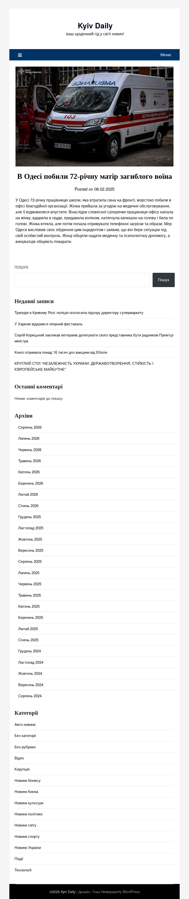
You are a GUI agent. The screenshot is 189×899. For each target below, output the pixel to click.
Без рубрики (25, 746)
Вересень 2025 (30, 550)
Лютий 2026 (28, 494)
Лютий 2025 (28, 628)
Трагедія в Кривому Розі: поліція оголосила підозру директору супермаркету (79, 312)
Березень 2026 (30, 483)
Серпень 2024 (30, 695)
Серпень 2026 (30, 427)
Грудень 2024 (29, 650)
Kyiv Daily (95, 25)
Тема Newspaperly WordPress (116, 891)
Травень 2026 (29, 460)
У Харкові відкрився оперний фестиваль (49, 323)
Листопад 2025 (30, 527)
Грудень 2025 (29, 516)
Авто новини (25, 724)
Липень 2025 (28, 572)
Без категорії (25, 735)
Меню (165, 54)
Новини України (28, 847)
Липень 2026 (28, 438)
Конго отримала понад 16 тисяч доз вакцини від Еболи (61, 352)
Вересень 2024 (30, 684)
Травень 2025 (29, 595)
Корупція (22, 768)
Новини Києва (26, 791)
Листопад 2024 (30, 662)
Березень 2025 (30, 617)
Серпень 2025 (30, 561)
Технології (23, 869)
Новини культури (29, 802)
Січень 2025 (28, 639)
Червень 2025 (29, 583)
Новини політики (28, 813)
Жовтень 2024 (30, 673)
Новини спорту (27, 836)
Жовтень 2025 (30, 539)
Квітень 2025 (29, 606)
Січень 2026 (28, 505)
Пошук (21, 267)
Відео (19, 757)
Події (19, 858)
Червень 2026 (29, 449)
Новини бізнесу (28, 780)
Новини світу (25, 824)
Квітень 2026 (29, 471)
